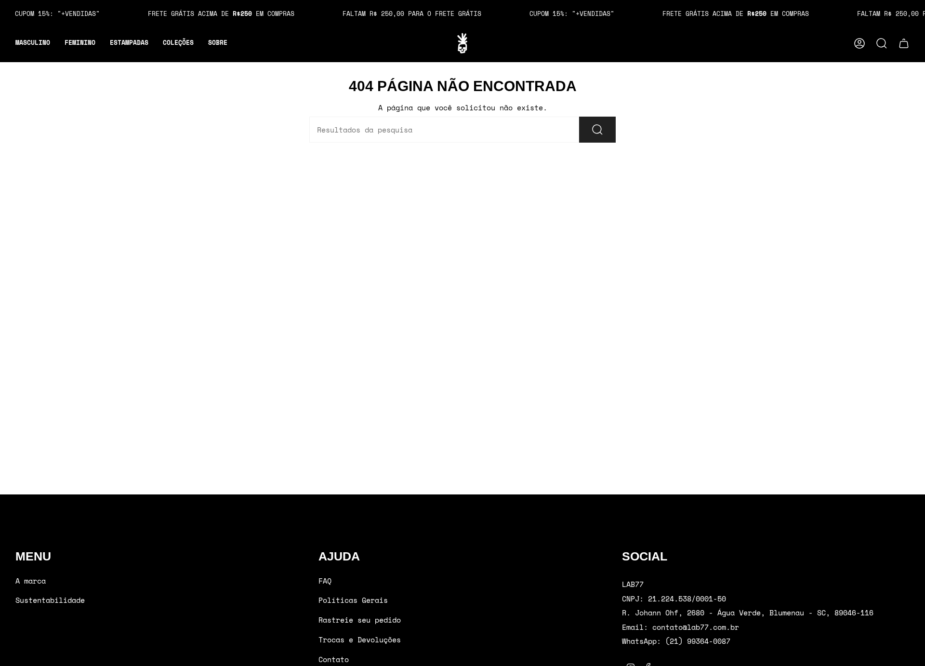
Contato (333, 659)
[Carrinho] (904, 43)
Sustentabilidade (50, 600)
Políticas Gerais (353, 600)
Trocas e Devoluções (359, 639)
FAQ (324, 580)
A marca (30, 580)
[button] (32, 43)
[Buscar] (597, 130)
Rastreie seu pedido (359, 619)
